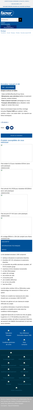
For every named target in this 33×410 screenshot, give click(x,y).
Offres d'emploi (19, 403)
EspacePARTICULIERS (5, 23)
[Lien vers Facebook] (20, 407)
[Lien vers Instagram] (23, 407)
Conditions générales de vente (8, 343)
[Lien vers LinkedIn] (31, 407)
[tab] (16, 242)
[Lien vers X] (28, 407)
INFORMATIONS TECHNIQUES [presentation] (11, 246)
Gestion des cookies (9, 401)
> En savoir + (4, 122)
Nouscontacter (24, 343)
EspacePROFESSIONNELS (8, 26)
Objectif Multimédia (13, 406)
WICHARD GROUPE (7, 6)
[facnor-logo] (12, 13)
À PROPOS (27, 1)
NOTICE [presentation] (4, 250)
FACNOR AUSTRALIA (25, 6)
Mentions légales (5, 399)
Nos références (9, 403)
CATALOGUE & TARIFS (15, 3)
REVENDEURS (15, 1)
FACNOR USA (16, 6)
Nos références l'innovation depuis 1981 (24, 334)
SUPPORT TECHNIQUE (8, 1)
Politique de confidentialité (18, 399)
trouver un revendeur (16, 135)
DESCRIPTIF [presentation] (5, 242)
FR (20, 3)
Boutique (3, 31)
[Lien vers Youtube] (25, 407)
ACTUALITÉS (21, 1)
